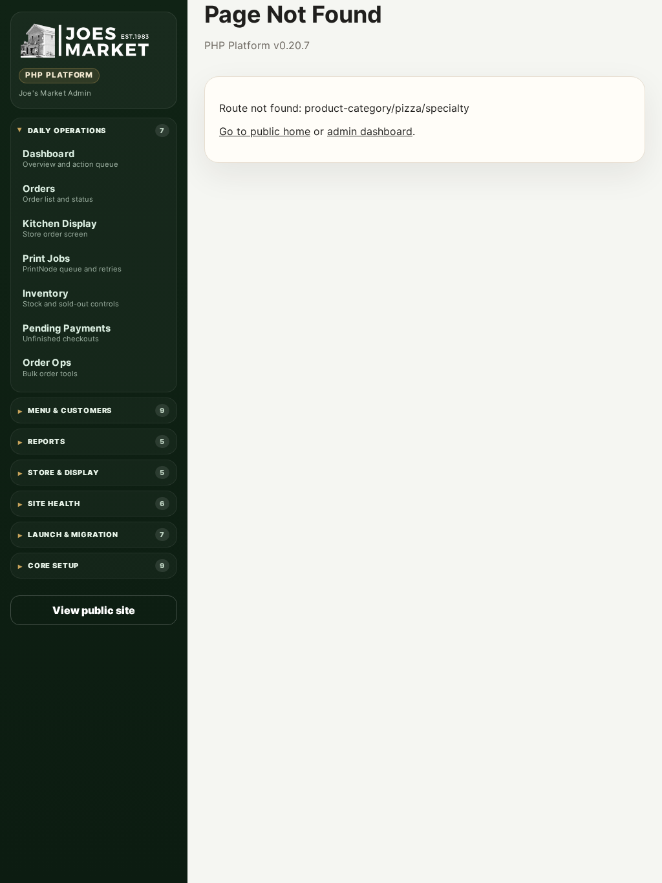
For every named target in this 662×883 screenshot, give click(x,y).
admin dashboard (369, 131)
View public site (93, 610)
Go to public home (264, 131)
